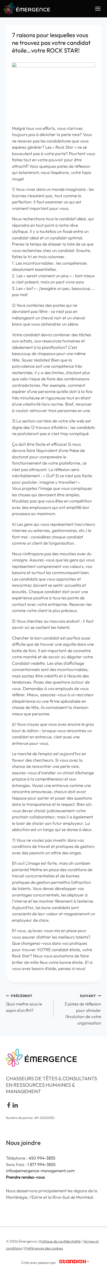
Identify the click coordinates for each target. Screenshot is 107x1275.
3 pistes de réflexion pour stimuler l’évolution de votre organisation (82, 1010)
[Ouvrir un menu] (97, 8)
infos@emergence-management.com (40, 1170)
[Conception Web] (74, 1263)
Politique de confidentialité (60, 1241)
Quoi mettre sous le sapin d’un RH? (24, 1003)
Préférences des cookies (43, 1248)
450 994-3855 (42, 1158)
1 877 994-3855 (41, 1164)
